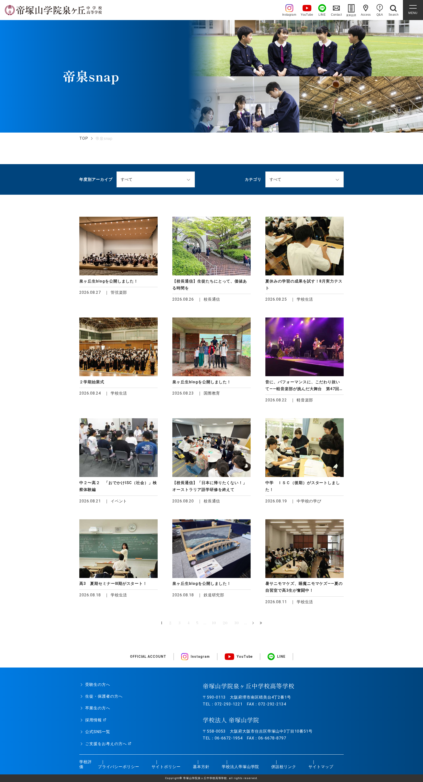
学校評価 (85, 764)
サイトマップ (320, 766)
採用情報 (93, 720)
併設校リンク (283, 766)
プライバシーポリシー (119, 766)
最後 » (261, 623)
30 (236, 623)
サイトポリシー (166, 766)
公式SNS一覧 (97, 731)
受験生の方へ (97, 684)
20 (225, 623)
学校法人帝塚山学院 (240, 766)
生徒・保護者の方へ (104, 696)
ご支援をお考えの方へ (106, 743)
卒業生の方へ (97, 708)
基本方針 (201, 766)
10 (214, 623)
